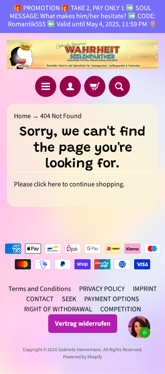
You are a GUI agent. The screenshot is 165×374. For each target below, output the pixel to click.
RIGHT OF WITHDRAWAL (58, 309)
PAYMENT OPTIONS (111, 299)
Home (22, 116)
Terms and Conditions (39, 289)
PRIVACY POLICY (102, 289)
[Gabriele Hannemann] (82, 54)
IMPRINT (145, 289)
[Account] (70, 86)
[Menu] (45, 86)
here (54, 184)
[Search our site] (119, 86)
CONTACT (40, 299)
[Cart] (94, 86)
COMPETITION (120, 309)
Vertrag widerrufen (82, 323)
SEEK (69, 299)
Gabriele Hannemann (79, 349)
